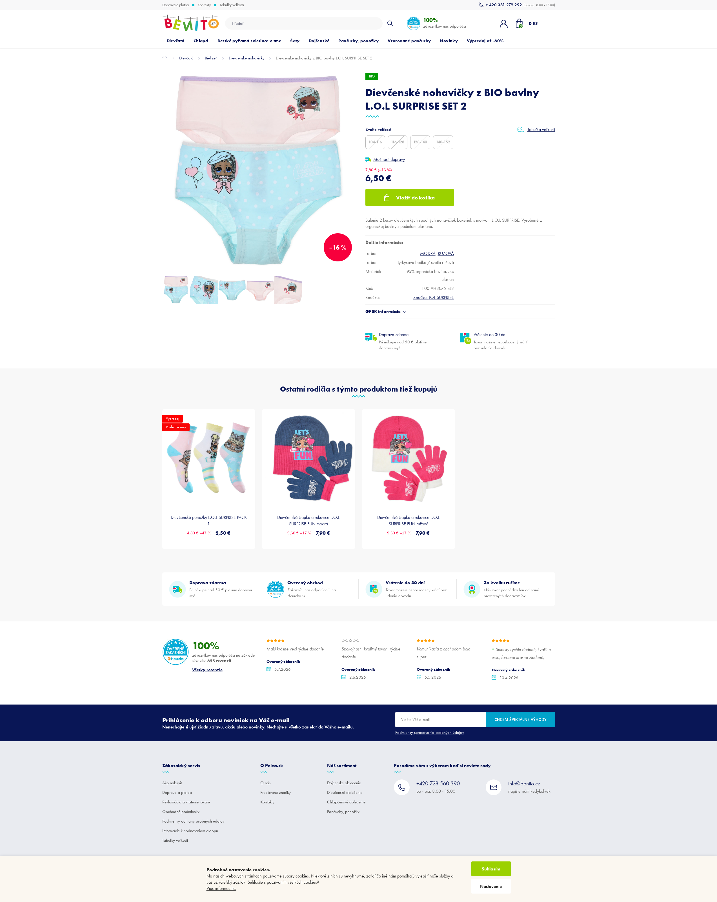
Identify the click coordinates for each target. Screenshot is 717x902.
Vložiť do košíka (415, 197)
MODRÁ (428, 253)
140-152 (443, 142)
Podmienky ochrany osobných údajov (193, 821)
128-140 (420, 142)
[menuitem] (175, 41)
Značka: (433, 297)
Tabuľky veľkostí (232, 5)
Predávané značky (275, 792)
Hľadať (390, 23)
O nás (265, 782)
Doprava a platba (175, 5)
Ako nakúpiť (172, 782)
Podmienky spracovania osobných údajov (429, 732)
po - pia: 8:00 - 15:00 (438, 787)
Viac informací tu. (221, 888)
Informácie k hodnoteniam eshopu (190, 830)
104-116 (375, 142)
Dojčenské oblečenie (344, 782)
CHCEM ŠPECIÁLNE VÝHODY (520, 719)
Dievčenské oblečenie (344, 792)
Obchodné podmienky (180, 811)
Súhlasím (491, 869)
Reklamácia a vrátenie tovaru (186, 802)
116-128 (397, 142)
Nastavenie (491, 886)
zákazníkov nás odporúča (444, 23)
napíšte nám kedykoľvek (529, 787)
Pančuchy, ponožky (343, 811)
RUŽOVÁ (446, 253)
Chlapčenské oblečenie (346, 802)
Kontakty (204, 5)
